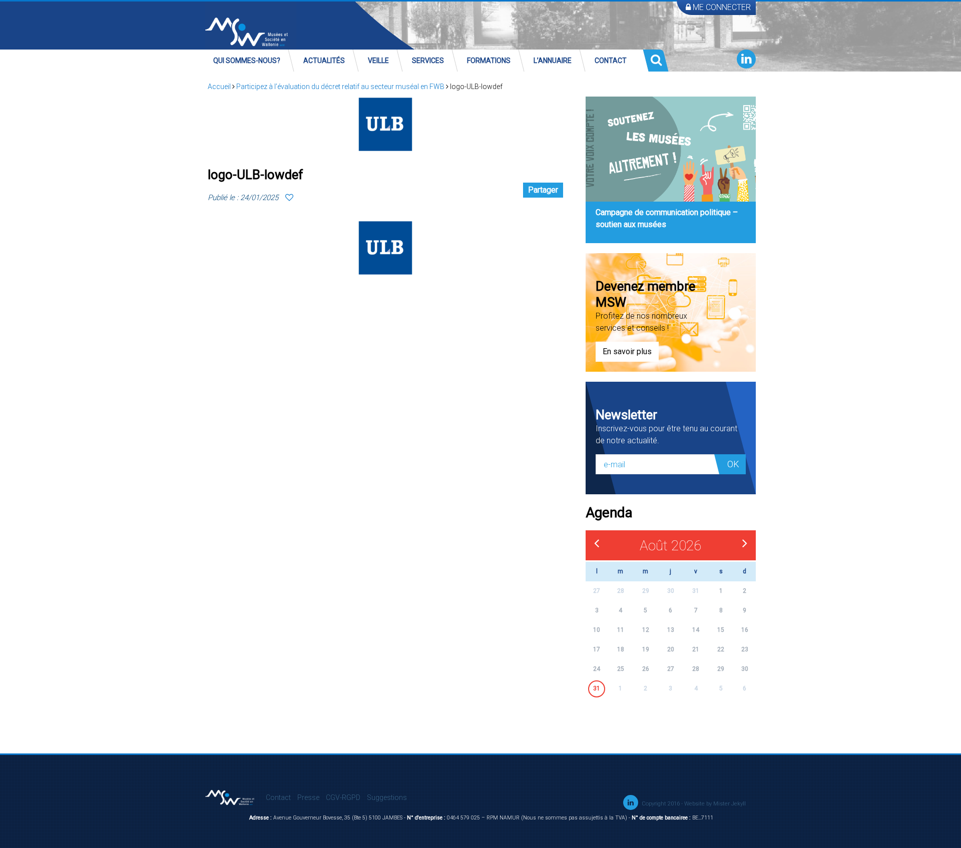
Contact (611, 61)
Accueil (219, 87)
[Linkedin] (746, 59)
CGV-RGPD (343, 797)
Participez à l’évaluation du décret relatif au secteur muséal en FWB (340, 87)
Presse (308, 797)
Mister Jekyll (729, 803)
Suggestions (387, 797)
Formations (489, 61)
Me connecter (721, 7)
